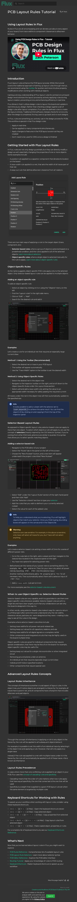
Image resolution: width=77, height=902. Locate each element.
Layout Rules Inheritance (21, 681)
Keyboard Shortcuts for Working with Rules (36, 797)
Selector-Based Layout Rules (23, 423)
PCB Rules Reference (18, 852)
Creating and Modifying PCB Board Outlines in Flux (50, 890)
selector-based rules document (43, 587)
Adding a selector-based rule (21, 444)
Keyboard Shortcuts (18, 864)
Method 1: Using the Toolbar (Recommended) (29, 360)
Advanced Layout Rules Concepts (29, 673)
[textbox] (38, 447)
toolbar (32, 88)
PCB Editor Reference (19, 858)
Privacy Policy (39, 899)
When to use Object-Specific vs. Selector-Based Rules (37, 594)
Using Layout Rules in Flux (25, 24)
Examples (12, 347)
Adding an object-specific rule (21, 280)
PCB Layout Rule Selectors (21, 855)
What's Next (16, 840)
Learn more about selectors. (29, 254)
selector (54, 500)
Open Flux (63, 2)
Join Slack (71, 2)
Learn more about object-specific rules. (42, 260)
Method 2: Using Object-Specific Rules (25, 376)
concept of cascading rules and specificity (39, 775)
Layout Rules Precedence (22, 767)
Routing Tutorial (16, 861)
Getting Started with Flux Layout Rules (33, 145)
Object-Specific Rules (19, 266)
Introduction (16, 78)
